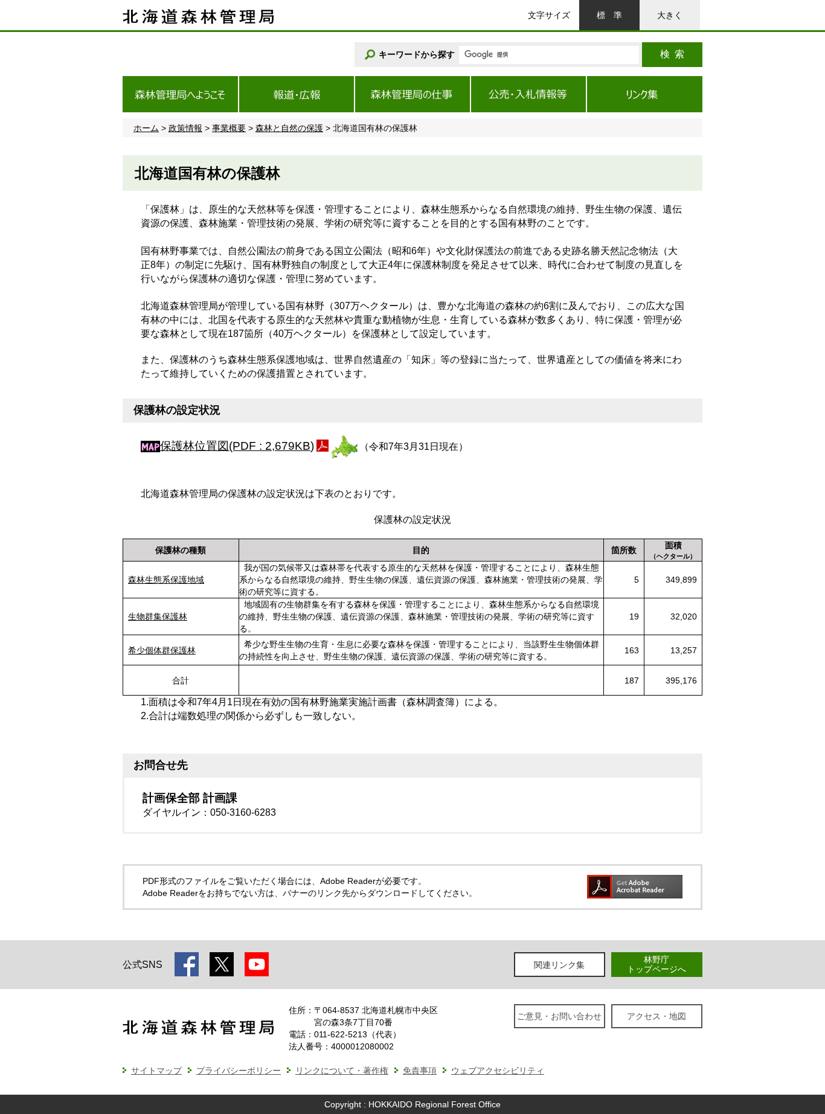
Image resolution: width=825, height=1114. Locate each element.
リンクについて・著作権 (341, 1070)
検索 (672, 54)
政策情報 (185, 128)
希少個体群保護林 (162, 650)
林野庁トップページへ (656, 964)
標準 (609, 15)
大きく (669, 15)
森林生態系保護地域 (166, 579)
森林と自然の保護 (289, 128)
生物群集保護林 (157, 616)
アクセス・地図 (656, 1016)
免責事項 (420, 1070)
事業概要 (229, 128)
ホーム (146, 128)
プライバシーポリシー (238, 1070)
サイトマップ (156, 1070)
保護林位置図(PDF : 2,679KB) (237, 446)
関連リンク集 (559, 965)
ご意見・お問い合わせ (559, 1016)
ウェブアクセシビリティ (497, 1070)
